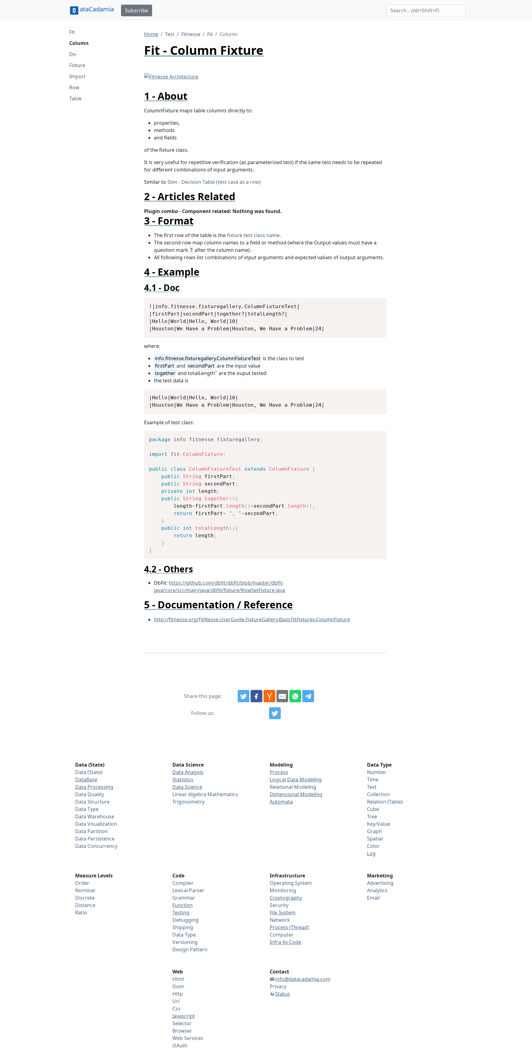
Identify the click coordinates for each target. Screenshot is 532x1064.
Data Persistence (95, 838)
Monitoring (283, 890)
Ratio (81, 912)
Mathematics (223, 794)
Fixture (77, 65)
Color (373, 846)
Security (279, 905)
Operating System (291, 883)
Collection (378, 794)
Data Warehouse (94, 816)
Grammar (183, 897)
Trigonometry (188, 801)
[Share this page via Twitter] (243, 696)
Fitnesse (190, 34)
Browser (182, 1030)
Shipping (182, 927)
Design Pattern (190, 949)
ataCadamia (97, 9)
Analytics (377, 890)
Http (177, 993)
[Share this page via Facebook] (256, 696)
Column (79, 43)
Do (72, 54)
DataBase (86, 779)
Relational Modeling (293, 787)
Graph (374, 831)
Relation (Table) (385, 801)
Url (175, 1001)
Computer (281, 934)
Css (176, 1008)
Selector (181, 1023)
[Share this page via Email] (282, 696)
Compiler (183, 883)
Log (371, 853)
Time (372, 779)
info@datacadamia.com (302, 979)
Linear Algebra (189, 794)
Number (376, 772)
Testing (180, 912)
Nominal (85, 890)
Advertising (380, 883)
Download (374, 303)
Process (279, 772)
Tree (372, 816)
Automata (281, 801)
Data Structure (92, 801)
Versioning (185, 942)
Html (178, 979)
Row (74, 87)
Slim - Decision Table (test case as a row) (214, 182)
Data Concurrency (96, 846)
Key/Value (378, 823)
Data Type (87, 809)
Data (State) (89, 772)
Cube (373, 809)
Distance (85, 905)
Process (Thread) (289, 927)
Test (170, 34)
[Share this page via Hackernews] (269, 696)
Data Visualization (96, 823)
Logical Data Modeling (296, 779)
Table (75, 98)
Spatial (375, 838)
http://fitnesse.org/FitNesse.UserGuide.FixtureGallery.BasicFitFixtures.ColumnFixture (252, 619)
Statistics (182, 779)
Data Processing (94, 787)
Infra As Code (285, 942)
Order (82, 883)
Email (373, 897)
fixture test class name (253, 235)
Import (77, 76)
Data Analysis (188, 772)
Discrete (85, 897)
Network (280, 920)
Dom (178, 986)
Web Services (187, 1038)
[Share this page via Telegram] (308, 696)
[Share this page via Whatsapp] (295, 696)
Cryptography (286, 897)
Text (372, 787)
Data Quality (89, 794)
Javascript (183, 1016)
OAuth (179, 1045)
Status (282, 993)
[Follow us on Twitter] (275, 713)
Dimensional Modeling (296, 794)
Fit (72, 32)
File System (283, 912)
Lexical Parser (188, 890)
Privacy (278, 986)
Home (151, 34)
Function (182, 905)
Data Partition (91, 831)
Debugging (185, 920)
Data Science (187, 787)
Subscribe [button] (136, 10)
